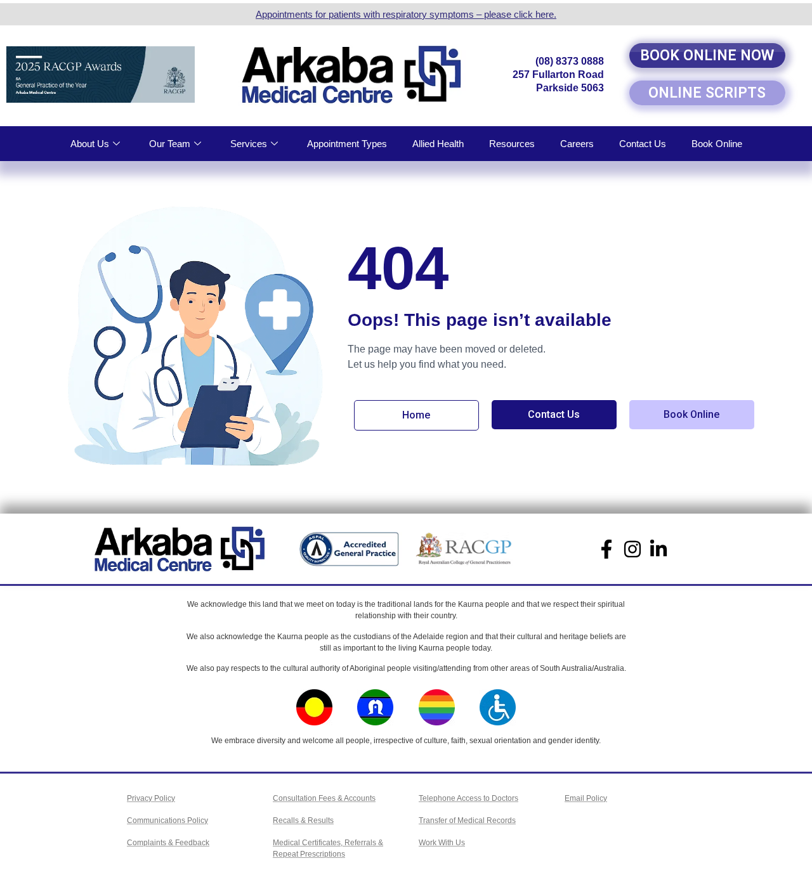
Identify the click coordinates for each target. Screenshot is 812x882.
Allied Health (438, 143)
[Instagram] (632, 549)
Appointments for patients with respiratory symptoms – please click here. (406, 14)
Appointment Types (347, 143)
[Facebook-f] (606, 549)
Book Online (716, 143)
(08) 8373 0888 (569, 61)
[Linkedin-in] (658, 549)
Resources (512, 143)
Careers (577, 143)
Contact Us (642, 143)
